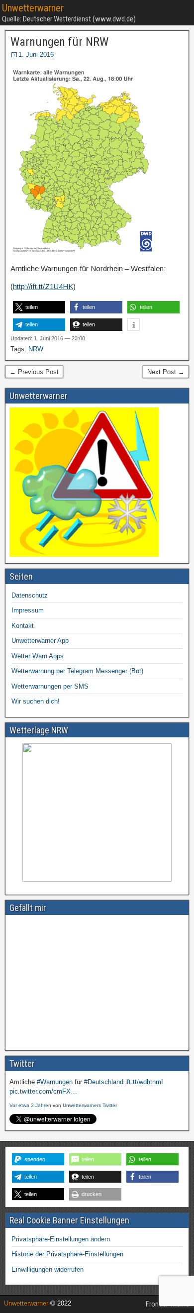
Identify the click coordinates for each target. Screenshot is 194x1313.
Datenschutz (29, 595)
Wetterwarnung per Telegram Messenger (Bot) (77, 671)
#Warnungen (55, 1082)
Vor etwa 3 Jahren (30, 1105)
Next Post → (166, 372)
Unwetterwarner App (40, 640)
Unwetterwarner (33, 8)
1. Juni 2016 (36, 54)
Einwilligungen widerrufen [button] (47, 1269)
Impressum (27, 610)
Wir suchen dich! (35, 701)
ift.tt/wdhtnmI (144, 1082)
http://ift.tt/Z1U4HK (43, 286)
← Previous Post (34, 372)
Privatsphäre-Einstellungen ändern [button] (60, 1239)
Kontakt (22, 625)
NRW (35, 349)
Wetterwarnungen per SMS (50, 686)
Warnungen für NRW (59, 42)
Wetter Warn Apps (37, 656)
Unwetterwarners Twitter (90, 1105)
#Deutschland (103, 1082)
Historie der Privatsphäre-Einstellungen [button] (67, 1254)
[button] (39, 307)
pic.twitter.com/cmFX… (43, 1091)
